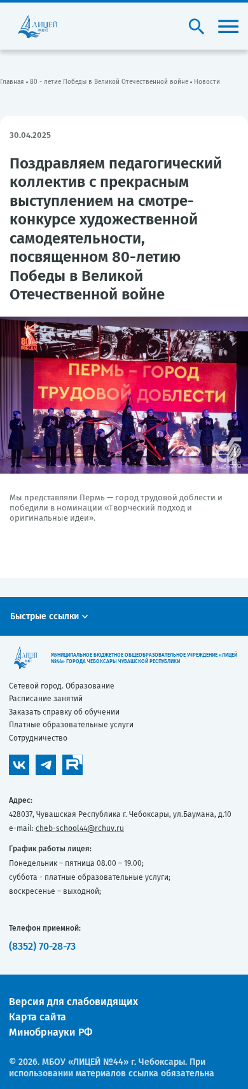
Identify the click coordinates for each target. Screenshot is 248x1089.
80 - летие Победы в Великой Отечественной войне (109, 82)
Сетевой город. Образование (61, 685)
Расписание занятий (46, 698)
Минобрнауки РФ (50, 1032)
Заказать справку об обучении (64, 712)
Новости (207, 82)
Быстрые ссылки (44, 616)
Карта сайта (37, 1017)
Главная (12, 82)
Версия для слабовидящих (73, 1002)
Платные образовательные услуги (71, 724)
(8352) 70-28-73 (42, 946)
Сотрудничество (38, 738)
